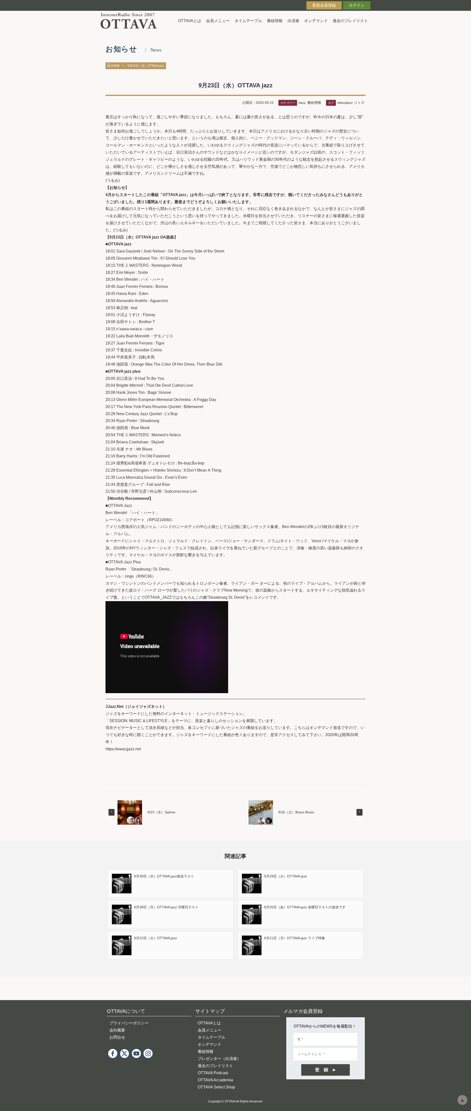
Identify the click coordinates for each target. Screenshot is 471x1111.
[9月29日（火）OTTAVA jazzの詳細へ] (252, 876)
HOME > (117, 65)
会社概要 (117, 1030)
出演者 (293, 21)
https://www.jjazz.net (123, 749)
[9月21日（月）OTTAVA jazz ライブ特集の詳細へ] (252, 938)
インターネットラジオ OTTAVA (131, 20)
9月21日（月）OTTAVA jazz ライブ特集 (294, 938)
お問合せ (117, 1037)
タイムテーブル (248, 21)
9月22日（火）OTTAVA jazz (155, 938)
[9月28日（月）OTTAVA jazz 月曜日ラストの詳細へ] (121, 907)
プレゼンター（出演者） (219, 1059)
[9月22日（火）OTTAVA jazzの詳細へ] (121, 938)
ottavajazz (345, 103)
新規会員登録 (324, 5)
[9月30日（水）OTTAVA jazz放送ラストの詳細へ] (121, 876)
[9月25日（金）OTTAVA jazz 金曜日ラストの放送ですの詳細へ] (252, 907)
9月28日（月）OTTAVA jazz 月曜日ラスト (166, 907)
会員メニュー (218, 21)
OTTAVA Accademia (215, 1080)
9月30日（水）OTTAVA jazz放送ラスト (164, 876)
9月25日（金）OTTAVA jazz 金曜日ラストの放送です (305, 907)
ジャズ (359, 103)
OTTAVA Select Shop (216, 1087)
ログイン (357, 5)
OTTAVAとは (189, 21)
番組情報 (275, 21)
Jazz (301, 103)
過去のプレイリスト (350, 21)
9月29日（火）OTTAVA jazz (285, 876)
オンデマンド (316, 21)
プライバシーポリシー (129, 1023)
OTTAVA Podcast (213, 1073)
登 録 (321, 1069)
